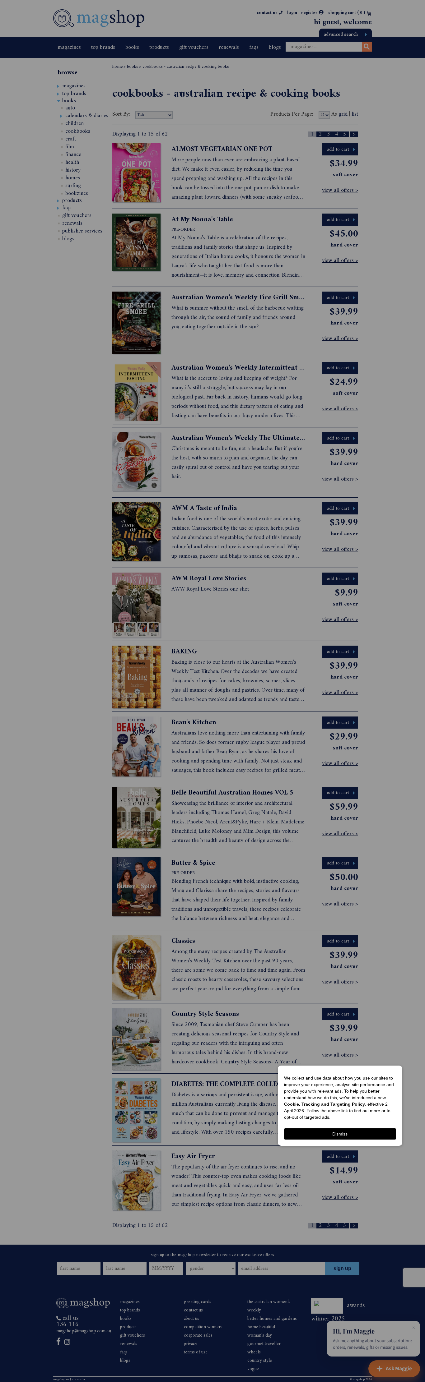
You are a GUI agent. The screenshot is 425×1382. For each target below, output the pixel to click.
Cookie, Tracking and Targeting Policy (324, 1104)
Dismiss (340, 1133)
